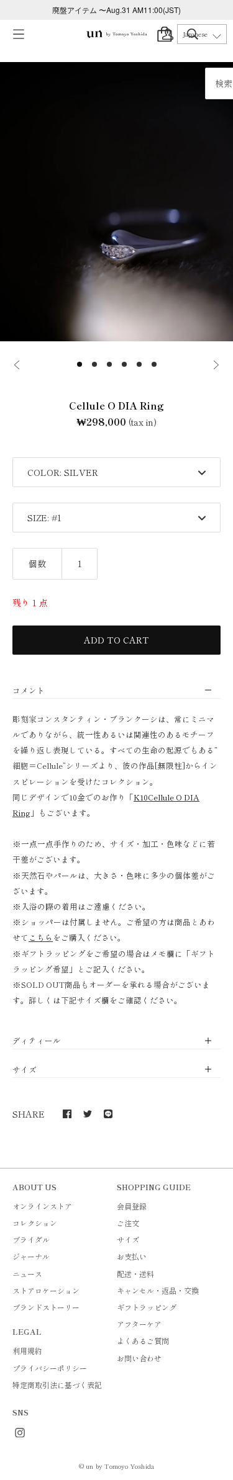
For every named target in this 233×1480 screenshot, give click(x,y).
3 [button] (109, 364)
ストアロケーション (46, 1290)
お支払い (132, 1256)
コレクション (34, 1223)
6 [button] (154, 364)
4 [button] (124, 364)
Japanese (195, 34)
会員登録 (132, 1206)
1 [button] (79, 364)
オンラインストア (42, 1206)
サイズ (128, 1239)
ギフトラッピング (146, 1307)
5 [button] (139, 364)
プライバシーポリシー (49, 1368)
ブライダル (31, 1239)
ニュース (27, 1273)
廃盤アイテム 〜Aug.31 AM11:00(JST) (116, 9)
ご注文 (128, 1223)
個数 (37, 563)
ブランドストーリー (46, 1307)
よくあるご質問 (143, 1340)
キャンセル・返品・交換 (158, 1290)
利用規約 (27, 1350)
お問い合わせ (139, 1358)
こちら (41, 937)
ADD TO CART (116, 640)
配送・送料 (135, 1273)
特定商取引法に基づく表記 (57, 1384)
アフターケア (139, 1324)
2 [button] (94, 364)
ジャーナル (31, 1256)
